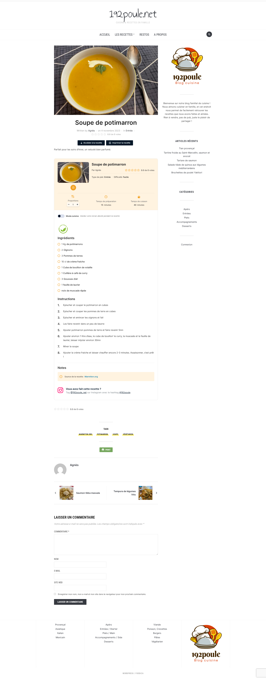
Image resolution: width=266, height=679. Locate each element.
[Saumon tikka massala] (66, 492)
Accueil (104, 34)
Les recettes (123, 34)
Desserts (186, 226)
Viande (157, 624)
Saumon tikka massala (88, 493)
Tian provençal (187, 148)
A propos (160, 34)
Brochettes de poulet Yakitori (186, 172)
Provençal (60, 624)
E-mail (57, 571)
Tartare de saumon (187, 160)
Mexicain (60, 637)
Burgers (157, 633)
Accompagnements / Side (108, 637)
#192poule (124, 392)
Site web (58, 582)
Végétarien (128, 434)
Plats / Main (109, 633)
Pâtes (157, 637)
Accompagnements (187, 222)
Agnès (91, 130)
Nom (56, 559)
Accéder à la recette (92, 143)
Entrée (129, 130)
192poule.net (133, 13)
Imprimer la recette (121, 143)
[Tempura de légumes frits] (145, 492)
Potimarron (102, 434)
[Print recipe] (73, 187)
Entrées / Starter (108, 629)
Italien (60, 633)
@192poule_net (79, 392)
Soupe (115, 434)
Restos (144, 34)
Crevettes (162, 629)
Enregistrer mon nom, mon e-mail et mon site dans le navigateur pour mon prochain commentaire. (102, 594)
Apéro (187, 209)
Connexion (186, 244)
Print (108, 450)
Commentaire (61, 531)
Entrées (187, 213)
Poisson (151, 629)
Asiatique (60, 629)
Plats (186, 217)
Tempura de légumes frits (125, 493)
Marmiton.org (91, 376)
